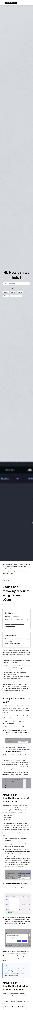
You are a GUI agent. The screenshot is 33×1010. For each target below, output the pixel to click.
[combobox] (16, 283)
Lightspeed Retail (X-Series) (10, 564)
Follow (5, 604)
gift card (6, 295)
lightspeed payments (16, 295)
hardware (6, 292)
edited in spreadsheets (11, 975)
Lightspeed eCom (25, 564)
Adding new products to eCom (13, 616)
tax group (20, 292)
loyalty (13, 292)
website (4, 686)
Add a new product (10, 726)
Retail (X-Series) (10, 2)
